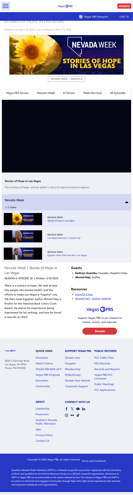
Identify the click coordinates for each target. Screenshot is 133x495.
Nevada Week (46, 93)
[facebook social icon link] (68, 410)
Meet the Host (92, 93)
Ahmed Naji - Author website (93, 298)
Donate (100, 331)
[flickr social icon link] (73, 417)
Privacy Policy (44, 435)
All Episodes (117, 93)
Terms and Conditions (94, 461)
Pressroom (42, 414)
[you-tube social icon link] (79, 410)
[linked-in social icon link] (85, 410)
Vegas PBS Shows (17, 93)
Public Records (105, 351)
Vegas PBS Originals (48, 374)
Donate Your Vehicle (77, 380)
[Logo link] (10, 350)
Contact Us (42, 440)
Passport (70, 363)
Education (42, 380)
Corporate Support (76, 386)
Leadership (42, 408)
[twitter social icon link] (73, 410)
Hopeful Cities (84, 294)
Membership (72, 369)
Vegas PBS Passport (96, 16)
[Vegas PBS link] (66, 6)
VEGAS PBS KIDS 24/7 (48, 369)
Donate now (72, 357)
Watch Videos (44, 363)
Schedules (42, 357)
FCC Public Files (104, 357)
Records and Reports (107, 369)
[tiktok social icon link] (79, 417)
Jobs (38, 429)
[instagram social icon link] (68, 417)
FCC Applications (104, 390)
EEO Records (102, 363)
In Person (69, 93)
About (40, 401)
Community (43, 386)
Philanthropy (73, 374)
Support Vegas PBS (78, 351)
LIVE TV (124, 16)
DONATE (124, 6)
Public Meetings (104, 384)
